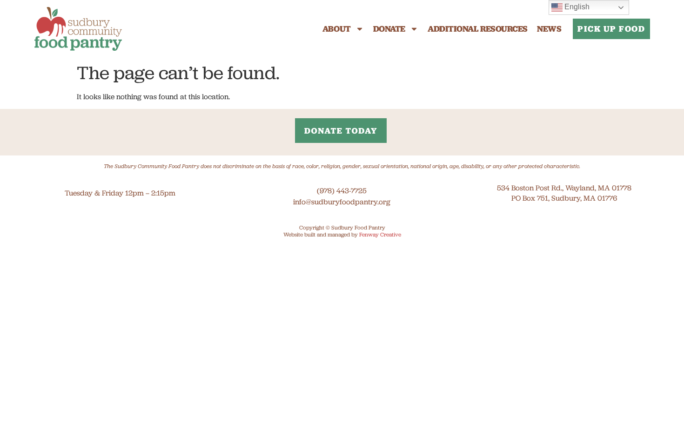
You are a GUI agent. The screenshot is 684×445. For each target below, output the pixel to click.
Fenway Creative (380, 234)
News (549, 28)
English (576, 7)
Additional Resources (478, 28)
